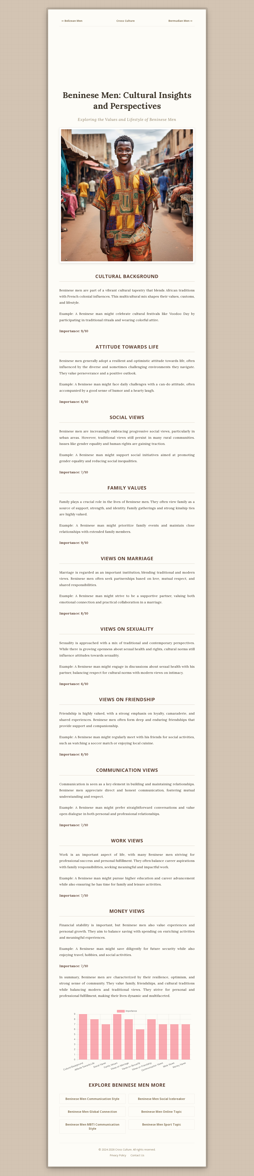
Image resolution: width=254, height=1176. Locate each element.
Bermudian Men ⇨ (180, 21)
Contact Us (137, 1155)
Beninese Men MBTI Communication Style (92, 1126)
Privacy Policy (118, 1155)
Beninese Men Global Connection (92, 1112)
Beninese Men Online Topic (161, 1112)
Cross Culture (125, 21)
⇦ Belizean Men (72, 21)
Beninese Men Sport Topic (161, 1124)
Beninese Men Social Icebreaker (161, 1099)
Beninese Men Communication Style (92, 1099)
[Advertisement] (127, 58)
